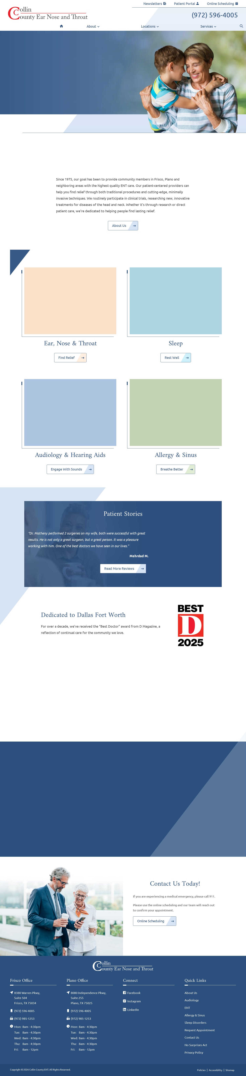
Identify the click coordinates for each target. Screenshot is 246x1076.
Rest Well (172, 358)
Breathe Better (171, 469)
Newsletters (152, 4)
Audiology (192, 1000)
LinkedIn (133, 1009)
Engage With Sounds (66, 469)
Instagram (134, 1001)
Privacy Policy (194, 1052)
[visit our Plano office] (171, 817)
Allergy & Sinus (195, 1015)
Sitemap (230, 1070)
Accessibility (215, 1070)
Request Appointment (200, 1030)
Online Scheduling (220, 4)
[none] (93, 27)
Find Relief (66, 358)
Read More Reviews (119, 568)
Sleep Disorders (195, 1022)
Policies (201, 1070)
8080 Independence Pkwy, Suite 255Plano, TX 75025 (153, 762)
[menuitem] (61, 27)
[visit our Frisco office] (74, 817)
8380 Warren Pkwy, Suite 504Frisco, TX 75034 (52, 762)
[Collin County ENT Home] (48, 13)
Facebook (133, 992)
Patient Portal (184, 4)
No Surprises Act (196, 1045)
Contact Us (192, 1037)
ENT (187, 1007)
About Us (119, 225)
